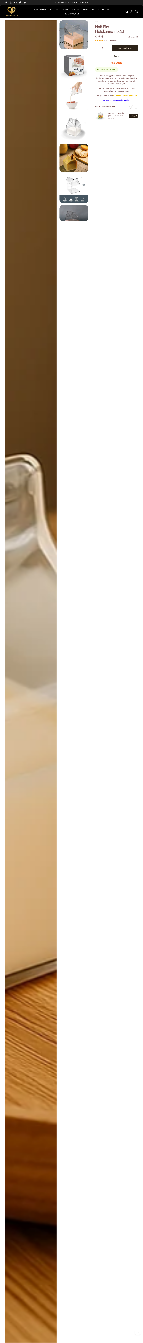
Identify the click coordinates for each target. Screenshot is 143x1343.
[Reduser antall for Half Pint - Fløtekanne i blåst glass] (97, 48)
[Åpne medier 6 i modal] (73, 158)
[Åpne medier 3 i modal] (73, 65)
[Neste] (136, 107)
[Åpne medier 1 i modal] (31, 681)
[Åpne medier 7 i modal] (73, 188)
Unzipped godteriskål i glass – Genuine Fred (116, 114)
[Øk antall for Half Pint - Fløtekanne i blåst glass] (107, 48)
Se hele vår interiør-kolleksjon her (116, 100)
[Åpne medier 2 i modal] (73, 34)
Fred (96, 21)
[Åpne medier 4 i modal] (73, 96)
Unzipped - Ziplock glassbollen (125, 95)
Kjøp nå (116, 56)
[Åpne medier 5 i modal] (73, 127)
